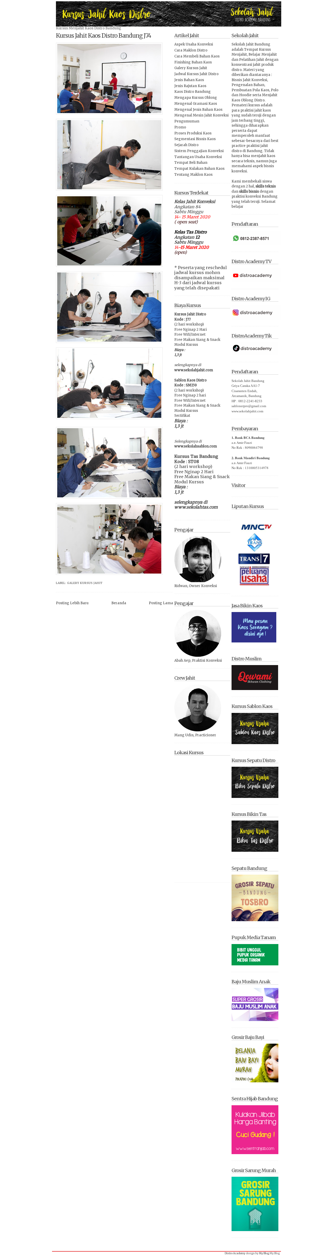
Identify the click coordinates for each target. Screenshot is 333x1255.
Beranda (118, 603)
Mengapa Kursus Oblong (195, 97)
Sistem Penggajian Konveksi (199, 151)
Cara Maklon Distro (190, 50)
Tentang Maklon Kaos (193, 174)
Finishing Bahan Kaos (193, 62)
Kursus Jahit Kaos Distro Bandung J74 (103, 35)
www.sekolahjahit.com (193, 370)
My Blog (264, 1253)
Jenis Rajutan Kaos (190, 86)
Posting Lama (161, 603)
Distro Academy (235, 1253)
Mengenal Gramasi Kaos (195, 103)
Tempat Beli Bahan (190, 162)
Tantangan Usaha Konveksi (198, 157)
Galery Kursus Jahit (85, 583)
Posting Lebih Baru (72, 603)
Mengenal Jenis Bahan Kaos (198, 109)
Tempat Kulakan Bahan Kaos (199, 168)
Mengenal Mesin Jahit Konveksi (201, 115)
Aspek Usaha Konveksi (193, 44)
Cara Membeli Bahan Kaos (197, 56)
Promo (180, 127)
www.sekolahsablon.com (195, 446)
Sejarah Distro (186, 145)
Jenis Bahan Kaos (189, 80)
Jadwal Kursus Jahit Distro (196, 74)
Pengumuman (186, 121)
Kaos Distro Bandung (192, 91)
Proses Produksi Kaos (193, 133)
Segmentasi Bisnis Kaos (195, 139)
